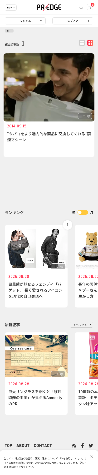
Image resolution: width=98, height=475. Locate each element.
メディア (72, 21)
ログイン (10, 7)
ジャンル (25, 21)
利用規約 (11, 467)
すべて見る (80, 324)
